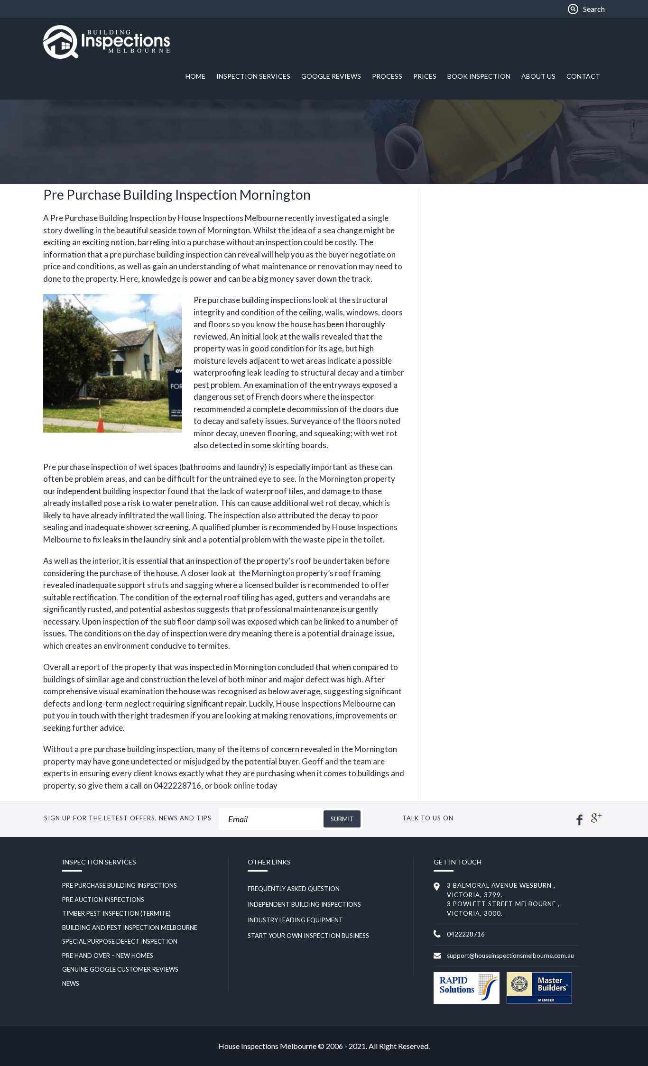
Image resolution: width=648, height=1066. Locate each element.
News (70, 983)
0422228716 (466, 934)
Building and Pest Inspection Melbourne (129, 927)
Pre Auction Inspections (103, 899)
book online (234, 785)
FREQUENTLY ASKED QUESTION (294, 888)
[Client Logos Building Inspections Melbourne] (466, 1001)
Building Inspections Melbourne (114, 42)
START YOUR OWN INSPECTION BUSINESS (308, 935)
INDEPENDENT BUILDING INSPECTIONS (304, 904)
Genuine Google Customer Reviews (120, 969)
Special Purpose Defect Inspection (119, 941)
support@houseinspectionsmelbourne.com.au (510, 955)
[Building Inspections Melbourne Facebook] (579, 823)
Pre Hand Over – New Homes (107, 955)
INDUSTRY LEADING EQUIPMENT (295, 920)
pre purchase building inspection (166, 254)
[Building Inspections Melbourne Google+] (595, 823)
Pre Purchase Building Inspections (119, 885)
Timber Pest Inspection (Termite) (116, 913)
